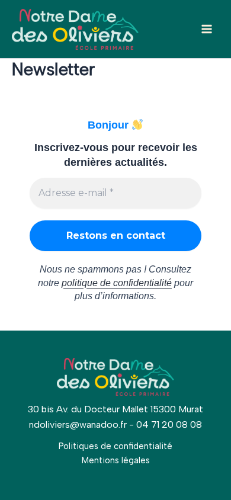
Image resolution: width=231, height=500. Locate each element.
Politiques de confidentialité (115, 446)
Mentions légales (116, 460)
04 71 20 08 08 (169, 424)
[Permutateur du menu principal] (206, 29)
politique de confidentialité (117, 283)
